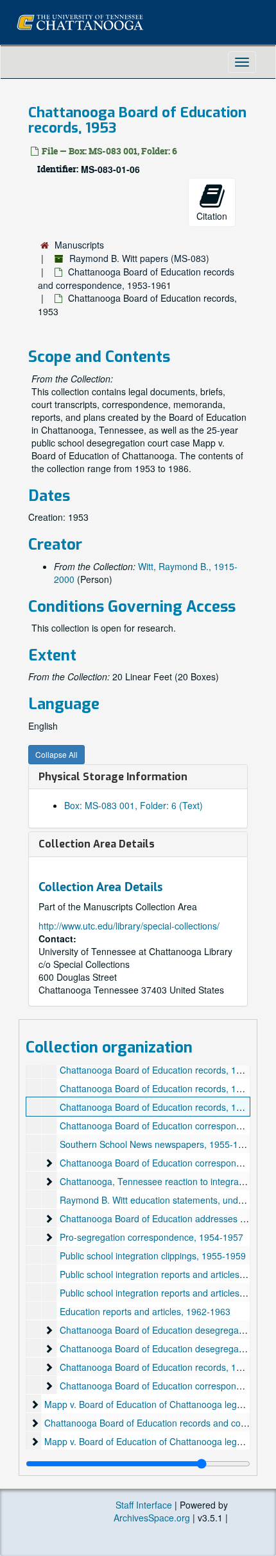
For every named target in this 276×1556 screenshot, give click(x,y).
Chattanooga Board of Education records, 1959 (156, 1088)
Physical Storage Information (113, 776)
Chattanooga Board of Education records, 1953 (156, 1107)
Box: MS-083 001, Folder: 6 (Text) (133, 805)
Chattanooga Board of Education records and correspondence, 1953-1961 (136, 278)
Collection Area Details (97, 844)
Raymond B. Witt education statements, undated (158, 1199)
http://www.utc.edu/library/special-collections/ (129, 925)
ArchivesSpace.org (152, 1517)
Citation (211, 215)
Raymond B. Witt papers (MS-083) (139, 258)
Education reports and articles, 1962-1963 (145, 1311)
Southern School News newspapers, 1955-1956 (157, 1144)
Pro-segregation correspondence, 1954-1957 (151, 1237)
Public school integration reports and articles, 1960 (162, 1292)
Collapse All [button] (56, 754)
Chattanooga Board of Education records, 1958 (156, 1069)
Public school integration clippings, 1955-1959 (153, 1255)
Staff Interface (144, 1504)
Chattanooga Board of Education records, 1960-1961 (167, 1367)
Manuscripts (79, 244)
